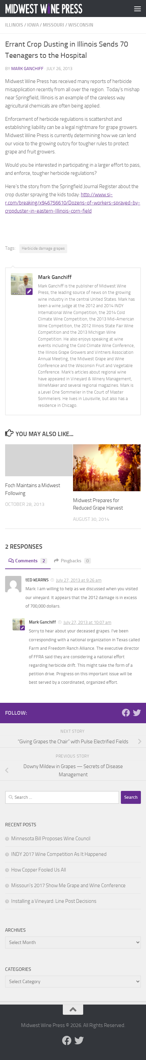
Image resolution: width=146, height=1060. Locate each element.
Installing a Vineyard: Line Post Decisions (53, 901)
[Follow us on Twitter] (137, 713)
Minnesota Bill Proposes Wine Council (50, 838)
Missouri (53, 25)
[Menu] (137, 8)
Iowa (33, 25)
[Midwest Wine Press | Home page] (57, 8)
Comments (30, 561)
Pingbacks (75, 561)
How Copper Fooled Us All (38, 870)
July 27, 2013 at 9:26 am (79, 580)
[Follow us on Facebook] (126, 713)
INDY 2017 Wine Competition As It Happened (59, 854)
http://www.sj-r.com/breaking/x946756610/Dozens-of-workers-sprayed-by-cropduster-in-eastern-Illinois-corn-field (72, 203)
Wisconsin (80, 25)
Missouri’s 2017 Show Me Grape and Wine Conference (68, 885)
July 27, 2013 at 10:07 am (87, 622)
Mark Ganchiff (27, 68)
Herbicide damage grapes (43, 248)
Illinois (14, 25)
